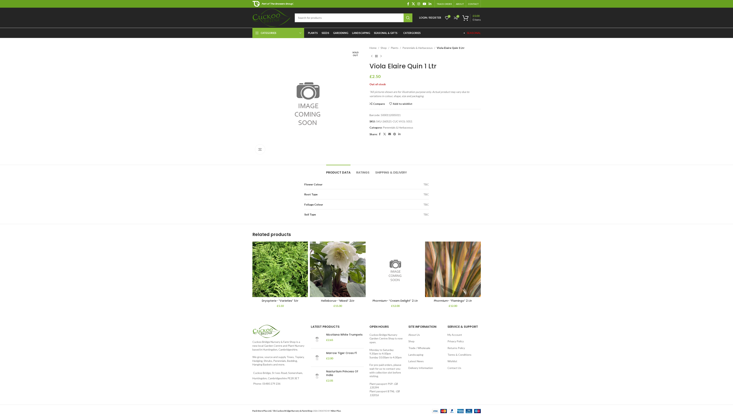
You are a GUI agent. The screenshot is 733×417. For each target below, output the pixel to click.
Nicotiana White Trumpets (344, 335)
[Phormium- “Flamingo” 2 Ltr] (453, 269)
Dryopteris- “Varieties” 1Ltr (280, 301)
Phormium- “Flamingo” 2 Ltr (453, 301)
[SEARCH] (408, 17)
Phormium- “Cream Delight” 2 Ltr (395, 301)
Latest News (416, 361)
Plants (394, 47)
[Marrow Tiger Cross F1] (317, 357)
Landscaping (415, 354)
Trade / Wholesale (419, 348)
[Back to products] (376, 56)
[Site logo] (271, 17)
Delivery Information (420, 367)
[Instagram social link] (418, 4)
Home (373, 47)
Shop (384, 47)
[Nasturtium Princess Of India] (317, 376)
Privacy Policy (455, 341)
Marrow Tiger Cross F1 (341, 353)
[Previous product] (371, 56)
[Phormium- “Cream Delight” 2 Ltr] (395, 269)
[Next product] (381, 56)
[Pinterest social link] (394, 134)
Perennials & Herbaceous (417, 47)
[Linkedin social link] (430, 4)
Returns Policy (456, 348)
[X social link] (413, 4)
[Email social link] (389, 134)
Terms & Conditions (459, 354)
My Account (454, 334)
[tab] (338, 170)
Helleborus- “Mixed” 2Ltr (338, 301)
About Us (414, 334)
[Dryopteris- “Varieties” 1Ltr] (280, 269)
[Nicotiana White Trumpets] (317, 339)
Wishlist (452, 361)
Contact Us (454, 367)
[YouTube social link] (424, 4)
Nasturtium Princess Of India (342, 373)
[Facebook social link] (408, 4)
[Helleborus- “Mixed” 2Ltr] (338, 269)
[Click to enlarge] (260, 149)
